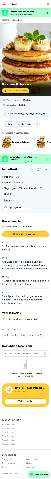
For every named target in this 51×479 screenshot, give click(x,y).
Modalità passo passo (17, 91)
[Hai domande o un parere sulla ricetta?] (23, 353)
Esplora (5, 467)
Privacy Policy (7, 459)
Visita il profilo (25, 401)
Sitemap (29, 463)
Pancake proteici (8, 424)
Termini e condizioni (10, 463)
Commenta (26, 124)
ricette (5, 20)
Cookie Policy (31, 459)
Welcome (30, 467)
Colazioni (18, 20)
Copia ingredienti (15, 207)
